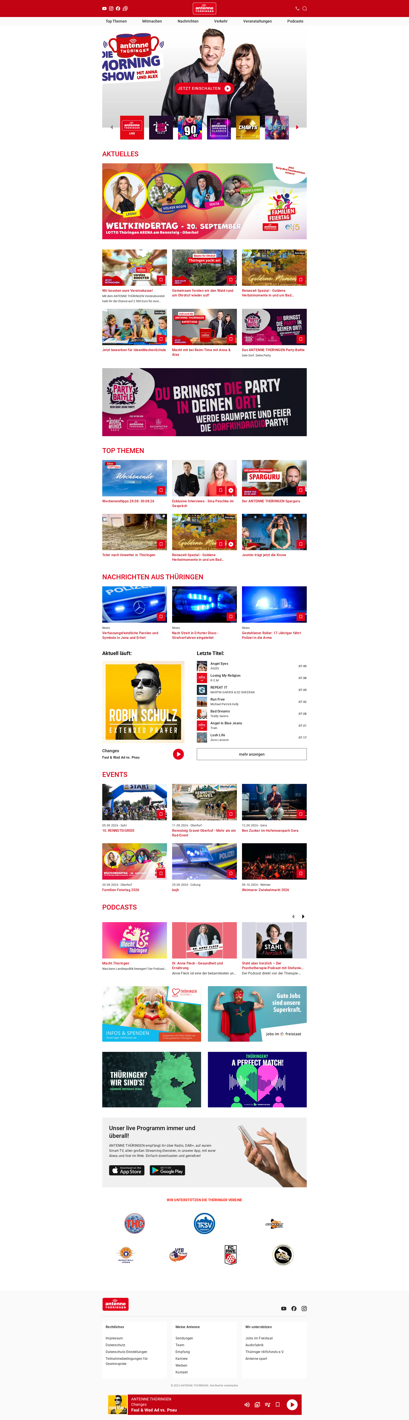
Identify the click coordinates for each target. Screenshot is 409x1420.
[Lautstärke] (247, 1404)
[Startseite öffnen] (204, 8)
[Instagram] (111, 8)
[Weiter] (303, 916)
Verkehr (221, 21)
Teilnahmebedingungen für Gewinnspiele (127, 1361)
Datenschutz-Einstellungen (126, 1352)
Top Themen (116, 21)
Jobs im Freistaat (259, 1338)
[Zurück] (293, 916)
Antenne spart (256, 1359)
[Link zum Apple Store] (127, 1171)
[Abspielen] (292, 1405)
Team (180, 1345)
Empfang (183, 1352)
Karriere (181, 1359)
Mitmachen (152, 21)
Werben (181, 1365)
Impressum (114, 1338)
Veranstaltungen (257, 21)
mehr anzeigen (252, 754)
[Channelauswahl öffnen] (304, 8)
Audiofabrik (254, 1345)
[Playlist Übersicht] (267, 1404)
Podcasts (295, 21)
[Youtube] (104, 8)
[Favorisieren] (277, 1404)
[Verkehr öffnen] (125, 8)
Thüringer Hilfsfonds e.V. (264, 1352)
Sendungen (184, 1338)
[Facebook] (118, 8)
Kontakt (182, 1372)
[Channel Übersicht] (257, 1404)
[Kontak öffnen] (297, 8)
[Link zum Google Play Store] (167, 1171)
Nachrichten (188, 21)
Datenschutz (115, 1345)
